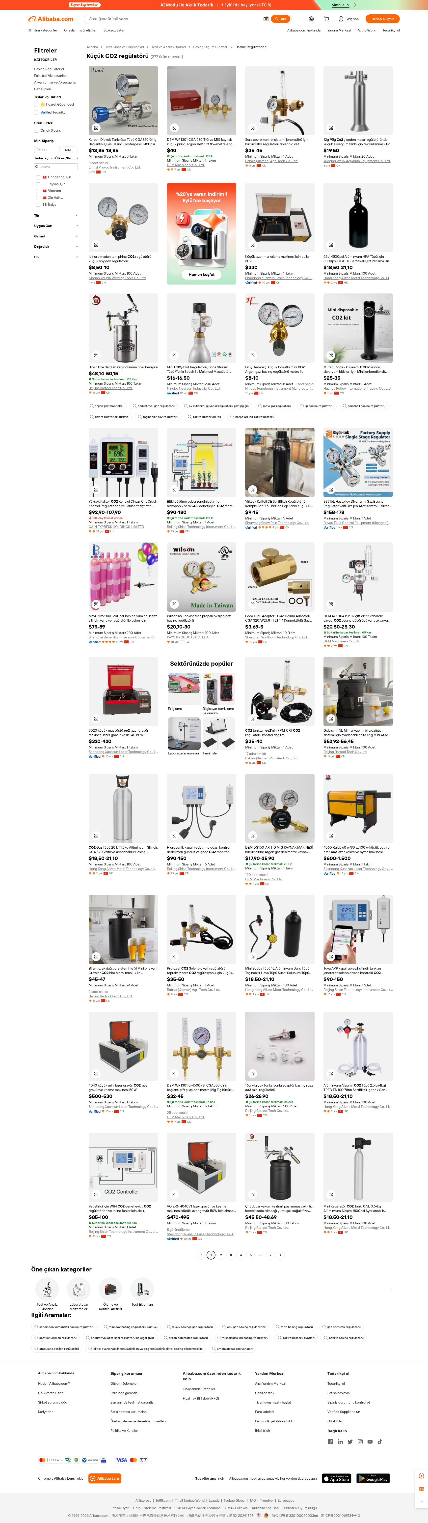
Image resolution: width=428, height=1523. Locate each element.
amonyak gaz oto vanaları (235, 1349)
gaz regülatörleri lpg (207, 417)
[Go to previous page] (201, 1255)
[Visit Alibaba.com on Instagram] (360, 1442)
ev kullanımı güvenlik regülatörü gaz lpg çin (219, 406)
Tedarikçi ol (336, 1383)
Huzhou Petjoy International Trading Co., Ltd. (357, 388)
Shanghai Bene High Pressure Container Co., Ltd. (123, 637)
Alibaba (92, 47)
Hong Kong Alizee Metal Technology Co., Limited (358, 278)
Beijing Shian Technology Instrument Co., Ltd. (201, 527)
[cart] (327, 20)
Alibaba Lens (64, 1478)
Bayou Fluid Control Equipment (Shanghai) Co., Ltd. (358, 523)
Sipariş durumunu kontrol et (348, 1402)
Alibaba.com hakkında (56, 1373)
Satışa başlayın (338, 1393)
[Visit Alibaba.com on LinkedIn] (340, 1442)
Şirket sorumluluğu (52, 1402)
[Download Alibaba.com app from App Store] (336, 1478)
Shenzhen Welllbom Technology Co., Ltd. (276, 637)
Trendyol (266, 1500)
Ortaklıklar (335, 1421)
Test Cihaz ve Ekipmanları (124, 47)
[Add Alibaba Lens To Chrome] (104, 1478)
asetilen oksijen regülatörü (58, 1338)
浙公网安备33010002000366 (295, 1516)
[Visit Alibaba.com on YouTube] (370, 1442)
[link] (421, 1475)
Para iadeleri (264, 1412)
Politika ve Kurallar (124, 1431)
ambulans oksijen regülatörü (59, 1349)
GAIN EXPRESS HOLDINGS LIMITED (116, 527)
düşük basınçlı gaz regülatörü (192, 1327)
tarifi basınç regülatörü (297, 1327)
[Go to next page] (280, 1255)
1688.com (163, 1500)
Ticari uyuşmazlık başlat (273, 1402)
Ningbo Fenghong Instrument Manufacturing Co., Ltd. (280, 388)
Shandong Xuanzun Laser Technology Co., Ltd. (280, 278)
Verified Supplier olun (343, 1412)
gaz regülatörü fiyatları (299, 1338)
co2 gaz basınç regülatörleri (246, 1327)
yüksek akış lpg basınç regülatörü (245, 1338)
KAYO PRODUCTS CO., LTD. (188, 637)
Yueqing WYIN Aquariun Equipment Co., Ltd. (357, 161)
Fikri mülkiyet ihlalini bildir (274, 1421)
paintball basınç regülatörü (366, 406)
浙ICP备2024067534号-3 (340, 1516)
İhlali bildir (262, 1431)
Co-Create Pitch (50, 1393)
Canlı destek (264, 1393)
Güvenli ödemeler (124, 1383)
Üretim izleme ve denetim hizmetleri (138, 1421)
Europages (286, 1500)
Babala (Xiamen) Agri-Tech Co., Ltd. (271, 161)
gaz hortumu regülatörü (344, 1327)
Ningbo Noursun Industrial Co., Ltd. (193, 388)
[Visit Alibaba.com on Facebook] (330, 1442)
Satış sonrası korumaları (128, 1412)
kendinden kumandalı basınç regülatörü (66, 1327)
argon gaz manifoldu (109, 406)
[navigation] (56, 652)
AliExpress (143, 1500)
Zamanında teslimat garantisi (132, 1402)
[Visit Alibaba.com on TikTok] (380, 1442)
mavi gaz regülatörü (277, 406)
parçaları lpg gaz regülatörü (254, 417)
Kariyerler (45, 1412)
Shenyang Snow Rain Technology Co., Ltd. (277, 523)
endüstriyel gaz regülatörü (156, 406)
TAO (252, 1500)
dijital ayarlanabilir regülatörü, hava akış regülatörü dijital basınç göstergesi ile (148, 1349)
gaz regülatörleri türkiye (112, 417)
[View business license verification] (258, 1515)
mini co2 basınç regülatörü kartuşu (133, 1327)
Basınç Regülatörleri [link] (251, 47)
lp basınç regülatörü (319, 406)
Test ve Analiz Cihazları (168, 47)
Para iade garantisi (124, 1393)
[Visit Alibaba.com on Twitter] (350, 1442)
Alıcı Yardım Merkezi (270, 1383)
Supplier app (205, 1478)
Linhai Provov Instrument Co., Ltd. (115, 167)
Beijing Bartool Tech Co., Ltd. (111, 388)
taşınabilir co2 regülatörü (160, 417)
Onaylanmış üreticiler (199, 1389)
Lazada (214, 1500)
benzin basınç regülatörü (346, 1338)
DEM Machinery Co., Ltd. (186, 165)
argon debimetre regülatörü (188, 1338)
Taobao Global (234, 1500)
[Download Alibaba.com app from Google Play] (373, 1478)
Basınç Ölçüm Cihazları (210, 47)
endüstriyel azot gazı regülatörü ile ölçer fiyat (122, 1338)
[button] (266, 19)
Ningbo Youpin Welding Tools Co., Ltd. (117, 278)
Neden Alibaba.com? (54, 1383)
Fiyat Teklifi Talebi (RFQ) (201, 1398)
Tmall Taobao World (190, 1500)
